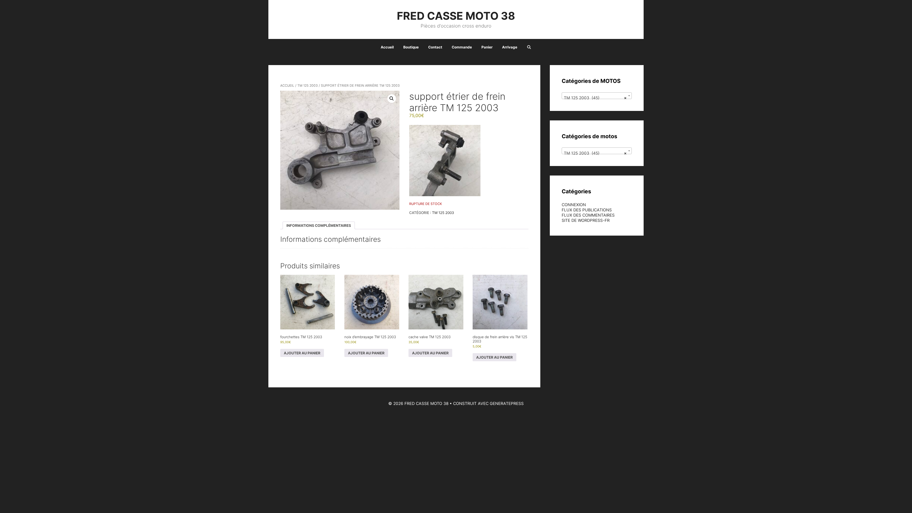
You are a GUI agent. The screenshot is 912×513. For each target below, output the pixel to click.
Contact (435, 47)
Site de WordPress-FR (586, 220)
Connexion (574, 204)
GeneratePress (507, 403)
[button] (391, 98)
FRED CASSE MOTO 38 (456, 15)
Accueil (387, 47)
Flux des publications (587, 210)
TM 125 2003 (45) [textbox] (595, 97)
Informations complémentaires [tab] (318, 225)
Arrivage (509, 47)
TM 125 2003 (307, 85)
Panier (487, 47)
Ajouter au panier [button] (302, 353)
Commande (462, 47)
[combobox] (597, 95)
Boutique (411, 47)
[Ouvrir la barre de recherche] (529, 47)
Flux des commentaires (588, 215)
